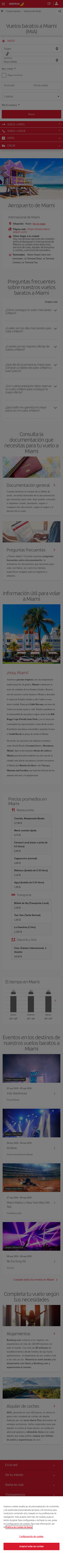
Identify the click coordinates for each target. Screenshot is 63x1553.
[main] (31, 1524)
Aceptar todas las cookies (31, 1546)
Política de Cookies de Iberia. (19, 1527)
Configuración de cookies (31, 1536)
